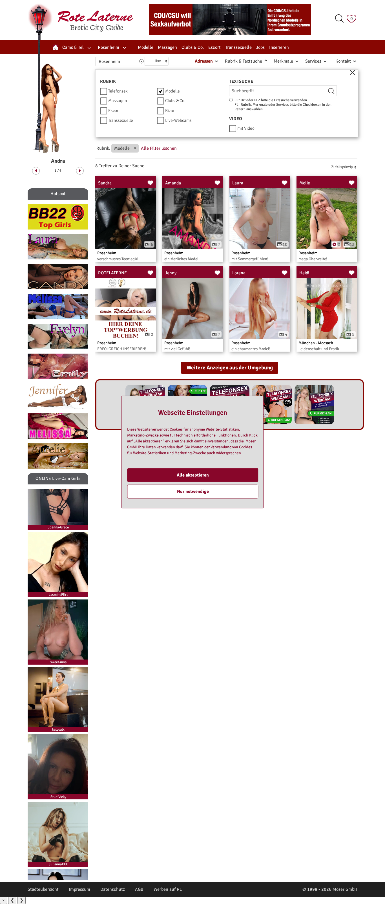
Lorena (238, 273)
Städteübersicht (43, 889)
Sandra (105, 183)
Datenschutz (112, 889)
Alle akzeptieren (193, 475)
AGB (139, 889)
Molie (304, 183)
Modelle (122, 148)
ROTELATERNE (112, 273)
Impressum (79, 889)
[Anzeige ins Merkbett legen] (150, 183)
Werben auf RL (168, 889)
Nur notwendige (193, 491)
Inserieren (279, 47)
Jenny (170, 273)
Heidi (304, 273)
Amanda (173, 183)
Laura (237, 183)
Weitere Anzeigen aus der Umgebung (230, 367)
